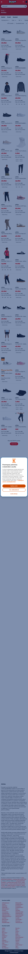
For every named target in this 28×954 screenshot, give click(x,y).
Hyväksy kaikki (14, 486)
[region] (14, 477)
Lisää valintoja (13, 493)
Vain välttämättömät (14, 490)
